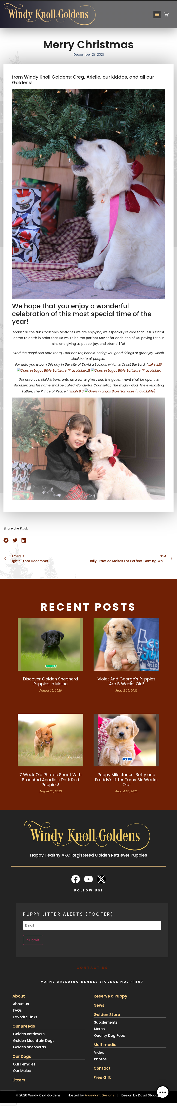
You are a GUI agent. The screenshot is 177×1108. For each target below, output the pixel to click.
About (18, 996)
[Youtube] (88, 879)
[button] (157, 14)
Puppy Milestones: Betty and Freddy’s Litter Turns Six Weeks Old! (126, 779)
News (99, 1005)
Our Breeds (23, 1026)
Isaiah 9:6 (76, 391)
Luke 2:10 (155, 364)
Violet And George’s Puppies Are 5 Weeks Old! (126, 681)
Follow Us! (88, 890)
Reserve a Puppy (110, 996)
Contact (102, 1068)
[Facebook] (75, 879)
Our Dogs (21, 1056)
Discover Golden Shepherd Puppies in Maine (50, 681)
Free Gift (102, 1077)
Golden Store (107, 1014)
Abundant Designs (99, 1095)
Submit (33, 940)
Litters (18, 1080)
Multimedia (105, 1044)
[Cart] (166, 12)
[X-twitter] (101, 879)
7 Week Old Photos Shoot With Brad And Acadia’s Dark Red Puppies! (50, 779)
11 (89, 370)
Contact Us (92, 967)
